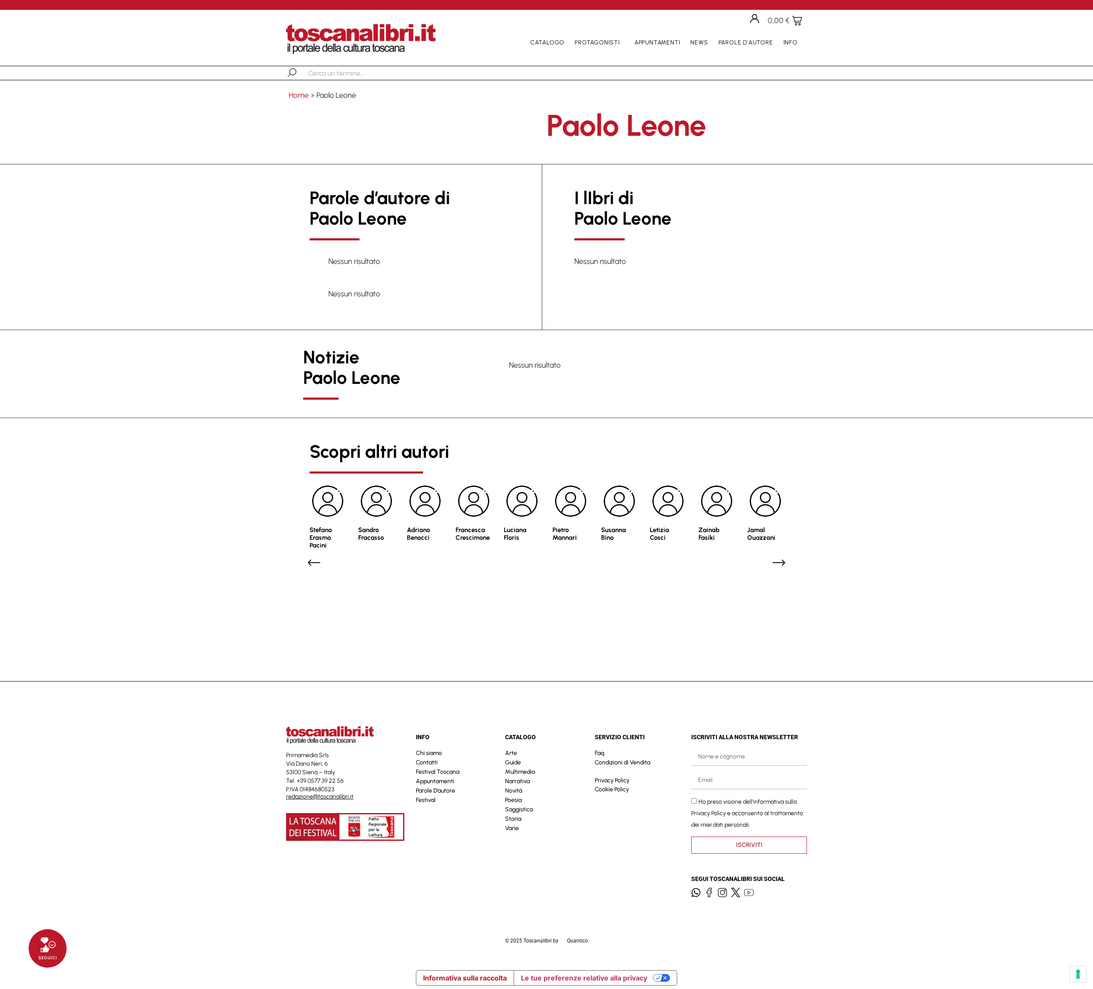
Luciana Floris (515, 533)
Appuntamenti (657, 42)
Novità (513, 790)
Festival (425, 800)
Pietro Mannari (564, 533)
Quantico (577, 941)
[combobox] (352, 73)
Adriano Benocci (418, 533)
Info (790, 42)
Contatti (427, 762)
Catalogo (547, 42)
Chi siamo (429, 753)
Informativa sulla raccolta (465, 978)
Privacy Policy (612, 780)
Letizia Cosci (659, 533)
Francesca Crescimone (473, 533)
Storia (513, 818)
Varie (512, 828)
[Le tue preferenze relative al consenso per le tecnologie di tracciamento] (1078, 974)
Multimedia (520, 771)
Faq (599, 753)
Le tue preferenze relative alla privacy (584, 978)
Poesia (513, 800)
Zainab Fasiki (708, 533)
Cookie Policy (612, 789)
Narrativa (517, 781)
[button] (314, 562)
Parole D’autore (746, 42)
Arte (511, 753)
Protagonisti (597, 42)
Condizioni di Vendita (622, 762)
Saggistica (519, 809)
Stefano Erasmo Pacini (321, 537)
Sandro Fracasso (371, 533)
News (699, 42)
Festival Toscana (437, 771)
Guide (513, 762)
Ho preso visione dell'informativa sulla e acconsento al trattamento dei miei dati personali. (747, 813)
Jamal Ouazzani (761, 533)
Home (299, 95)
